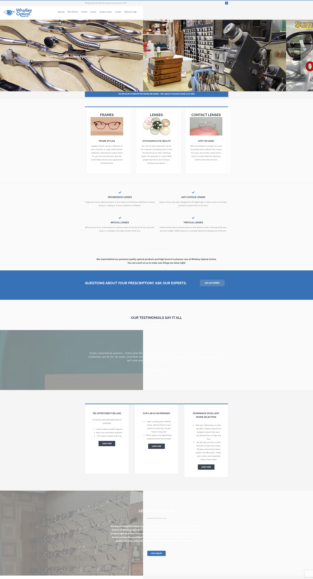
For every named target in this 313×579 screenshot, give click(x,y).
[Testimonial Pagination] (154, 372)
